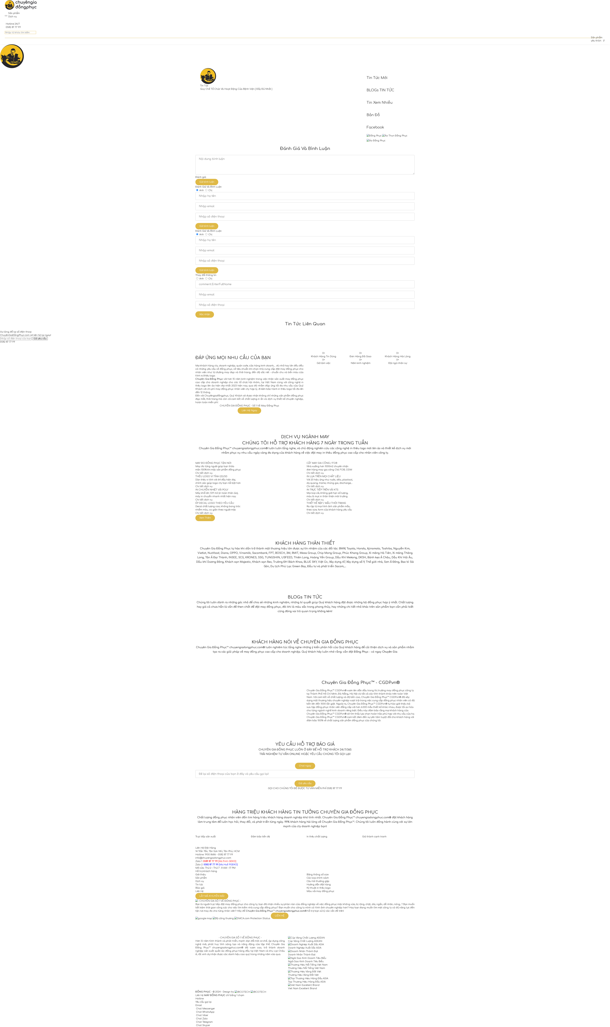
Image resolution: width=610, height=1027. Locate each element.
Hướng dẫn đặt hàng (319, 884)
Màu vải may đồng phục (320, 891)
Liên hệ (199, 891)
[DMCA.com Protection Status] (252, 918)
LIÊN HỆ (280, 916)
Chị (210, 190)
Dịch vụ (199, 881)
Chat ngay (305, 766)
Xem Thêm (205, 518)
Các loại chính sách (318, 878)
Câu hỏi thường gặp (318, 881)
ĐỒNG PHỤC (203, 992)
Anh (201, 190)
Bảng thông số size (318, 874)
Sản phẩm (201, 878)
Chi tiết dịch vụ (203, 473)
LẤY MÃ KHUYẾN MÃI (211, 896)
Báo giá (199, 888)
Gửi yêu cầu (305, 783)
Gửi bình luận (206, 182)
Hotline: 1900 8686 (205, 854)
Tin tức (199, 884)
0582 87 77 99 (7, 342)
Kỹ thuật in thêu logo (319, 888)
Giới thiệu (200, 874)
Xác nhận (204, 314)
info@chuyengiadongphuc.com (213, 858)
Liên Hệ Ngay (249, 410)
